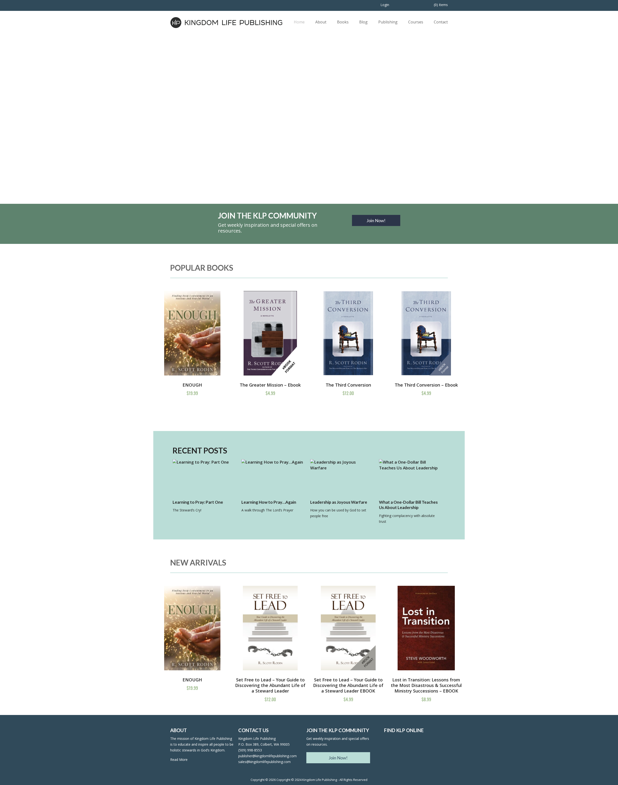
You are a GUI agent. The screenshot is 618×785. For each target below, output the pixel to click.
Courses (415, 22)
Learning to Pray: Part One (198, 502)
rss (415, 748)
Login (384, 4)
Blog (363, 22)
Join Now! (376, 220)
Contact (441, 22)
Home (299, 22)
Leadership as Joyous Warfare (338, 502)
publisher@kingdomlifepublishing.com (267, 756)
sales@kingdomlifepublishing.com (264, 761)
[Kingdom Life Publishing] (226, 22)
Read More (179, 759)
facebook (389, 748)
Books (343, 22)
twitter (402, 748)
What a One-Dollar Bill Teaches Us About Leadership (408, 505)
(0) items (441, 4)
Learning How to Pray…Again (268, 502)
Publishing (388, 22)
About (320, 22)
